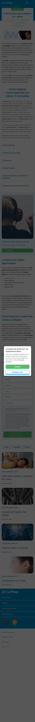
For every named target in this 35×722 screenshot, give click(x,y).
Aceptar (17, 367)
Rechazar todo (17, 372)
